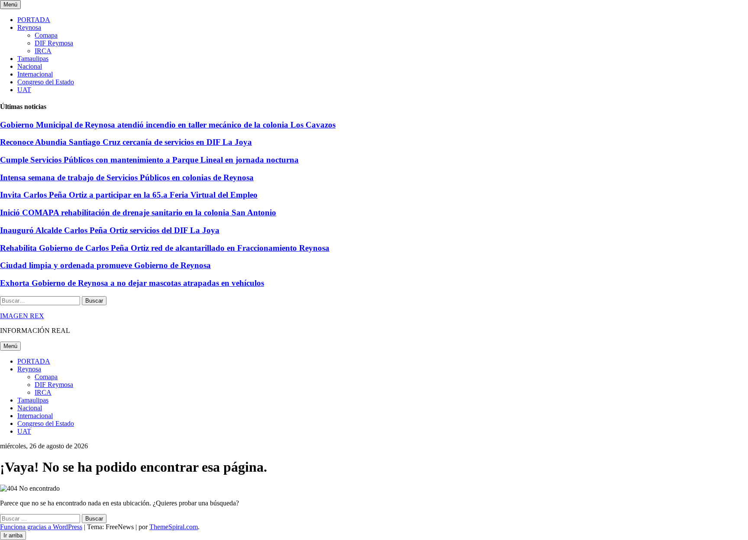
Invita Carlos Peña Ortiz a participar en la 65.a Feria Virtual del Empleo (129, 194)
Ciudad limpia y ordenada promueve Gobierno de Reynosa (105, 265)
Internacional (35, 74)
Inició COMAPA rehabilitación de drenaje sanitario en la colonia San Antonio (138, 212)
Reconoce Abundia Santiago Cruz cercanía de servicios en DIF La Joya (126, 142)
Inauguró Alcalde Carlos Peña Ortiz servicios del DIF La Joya (109, 230)
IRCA (43, 50)
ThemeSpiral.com (173, 526)
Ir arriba (13, 535)
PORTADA (33, 19)
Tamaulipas (32, 58)
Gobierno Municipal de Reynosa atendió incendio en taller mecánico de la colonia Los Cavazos (167, 124)
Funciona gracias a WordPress (41, 526)
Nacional (29, 66)
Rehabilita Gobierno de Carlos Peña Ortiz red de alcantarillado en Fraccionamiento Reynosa (164, 247)
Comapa (46, 35)
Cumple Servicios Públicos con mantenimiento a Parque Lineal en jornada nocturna (149, 159)
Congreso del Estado (45, 82)
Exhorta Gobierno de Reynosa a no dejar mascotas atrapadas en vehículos (132, 283)
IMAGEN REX (22, 316)
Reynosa (29, 27)
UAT (24, 89)
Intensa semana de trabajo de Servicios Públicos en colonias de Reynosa (127, 177)
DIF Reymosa (54, 43)
